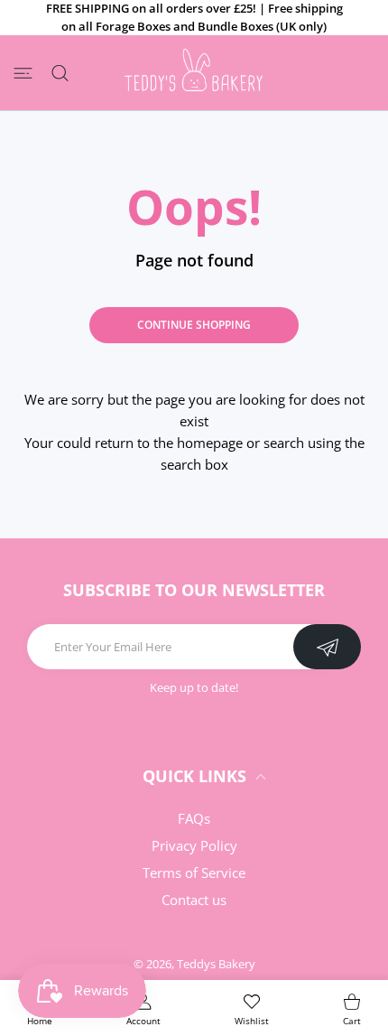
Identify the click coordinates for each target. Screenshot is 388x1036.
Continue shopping (194, 324)
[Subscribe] (327, 646)
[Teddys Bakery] (196, 73)
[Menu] (23, 73)
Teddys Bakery (216, 964)
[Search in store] (60, 73)
